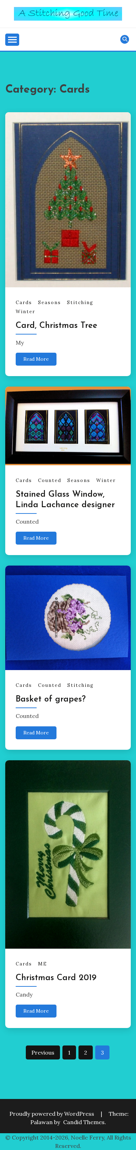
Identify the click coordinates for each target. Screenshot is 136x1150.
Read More (36, 359)
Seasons (49, 303)
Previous (42, 1052)
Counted (49, 480)
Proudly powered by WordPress (52, 1113)
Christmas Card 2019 (56, 978)
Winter (25, 312)
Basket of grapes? (51, 699)
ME (42, 964)
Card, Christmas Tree (56, 326)
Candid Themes (84, 1122)
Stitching (80, 303)
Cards (24, 303)
